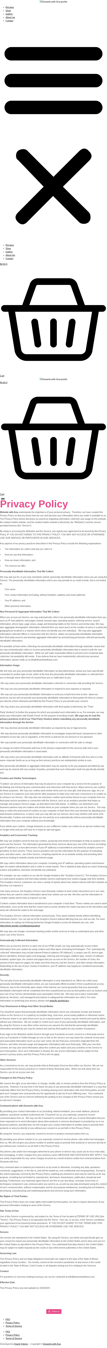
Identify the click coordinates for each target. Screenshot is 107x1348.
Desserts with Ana (52, 1344)
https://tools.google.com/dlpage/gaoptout (20, 926)
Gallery (9, 14)
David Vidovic (21, 1344)
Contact (9, 21)
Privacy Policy (13, 1323)
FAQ (8, 1319)
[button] (53, 133)
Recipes (10, 7)
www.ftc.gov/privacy (59, 1001)
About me (10, 17)
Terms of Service (14, 1326)
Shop (8, 11)
